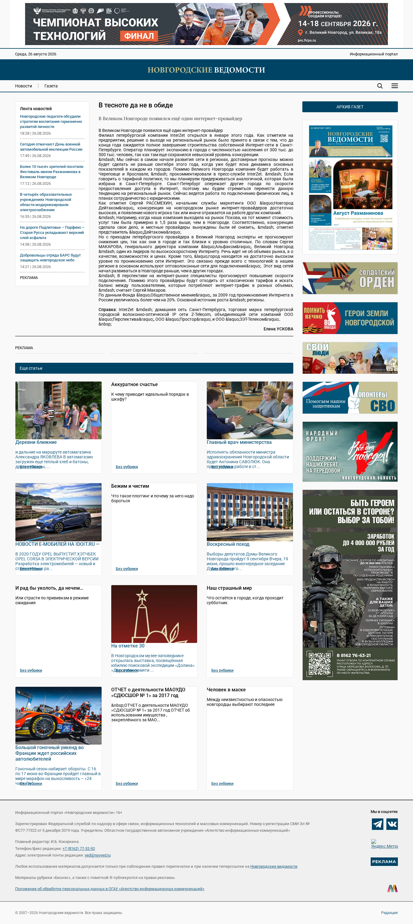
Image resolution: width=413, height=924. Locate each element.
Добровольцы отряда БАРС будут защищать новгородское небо (50, 258)
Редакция (389, 913)
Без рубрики (31, 466)
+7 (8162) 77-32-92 (79, 848)
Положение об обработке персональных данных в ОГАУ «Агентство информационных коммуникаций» (109, 888)
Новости (23, 86)
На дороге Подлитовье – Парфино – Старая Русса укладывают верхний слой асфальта (52, 232)
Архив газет (350, 106)
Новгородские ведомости (274, 866)
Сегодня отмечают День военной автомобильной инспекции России (51, 147)
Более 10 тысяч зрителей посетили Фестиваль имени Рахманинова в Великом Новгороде (51, 171)
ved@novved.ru (98, 855)
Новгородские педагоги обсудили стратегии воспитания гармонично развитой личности (51, 121)
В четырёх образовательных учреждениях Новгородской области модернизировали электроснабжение (46, 202)
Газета (51, 86)
